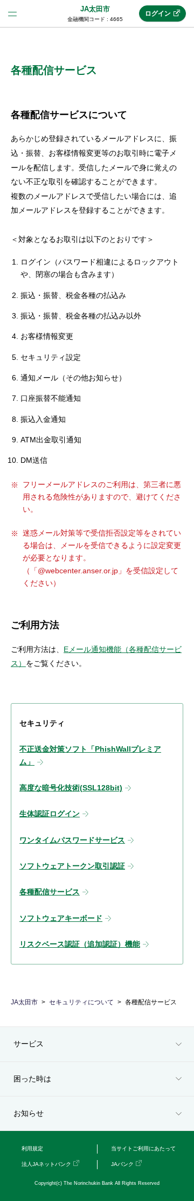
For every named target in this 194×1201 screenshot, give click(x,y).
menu (12, 13)
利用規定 (32, 1148)
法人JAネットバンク (46, 1164)
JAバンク (122, 1164)
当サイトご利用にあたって (143, 1148)
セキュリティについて (81, 1002)
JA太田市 (95, 9)
